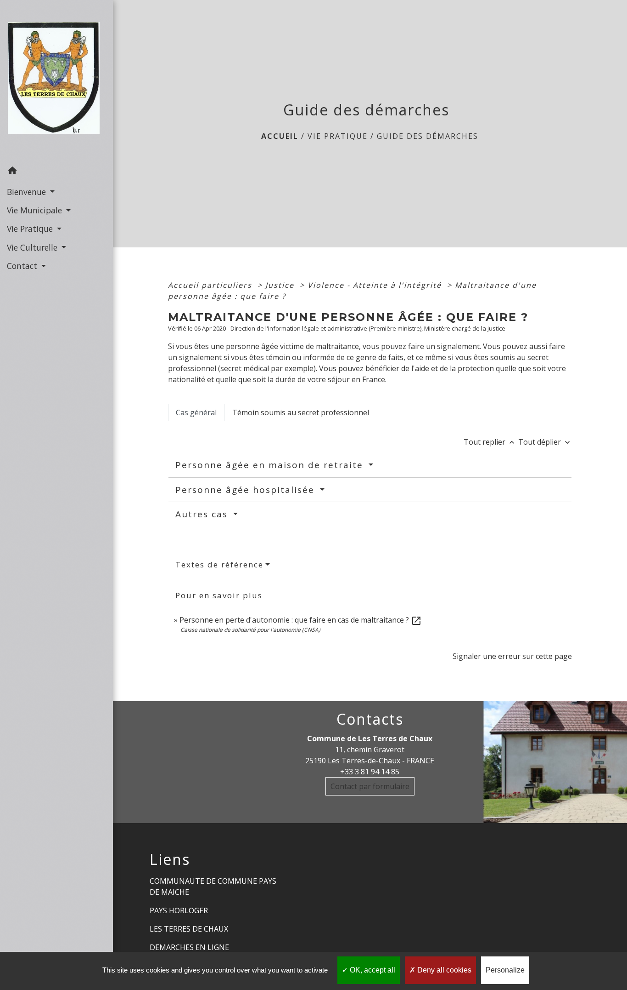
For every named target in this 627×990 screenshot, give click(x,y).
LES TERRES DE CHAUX (189, 929)
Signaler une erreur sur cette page (512, 656)
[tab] (196, 412)
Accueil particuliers (211, 285)
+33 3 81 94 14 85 (369, 772)
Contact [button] (23, 265)
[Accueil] (56, 81)
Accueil (279, 136)
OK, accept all (371, 970)
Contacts (369, 719)
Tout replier (490, 442)
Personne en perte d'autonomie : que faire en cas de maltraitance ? (300, 620)
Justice (281, 285)
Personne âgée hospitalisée (246, 490)
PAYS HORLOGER (179, 910)
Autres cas (203, 514)
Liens (170, 859)
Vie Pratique (338, 136)
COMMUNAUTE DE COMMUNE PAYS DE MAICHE (213, 886)
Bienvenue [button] (27, 191)
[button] (56, 172)
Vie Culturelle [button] (33, 247)
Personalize (505, 970)
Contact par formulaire (369, 786)
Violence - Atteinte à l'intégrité (376, 285)
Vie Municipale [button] (35, 210)
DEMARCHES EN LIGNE (189, 947)
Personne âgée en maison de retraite (270, 465)
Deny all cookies (443, 970)
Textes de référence (219, 564)
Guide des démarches (427, 136)
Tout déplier (545, 442)
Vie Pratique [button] (31, 228)
